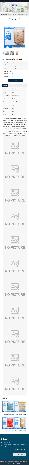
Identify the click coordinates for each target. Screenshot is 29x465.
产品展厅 (15, 14)
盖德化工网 (18, 463)
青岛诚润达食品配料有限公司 (16, 461)
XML (24, 461)
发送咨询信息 (16, 80)
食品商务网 (12, 463)
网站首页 (10, 14)
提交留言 (20, 454)
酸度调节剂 (20, 14)
